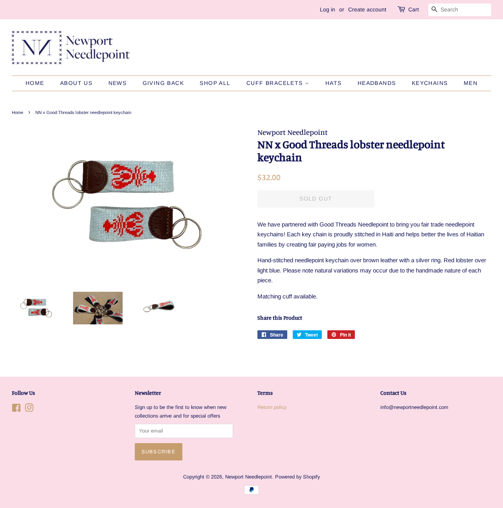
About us (76, 83)
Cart (413, 9)
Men (470, 83)
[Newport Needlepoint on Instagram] (29, 409)
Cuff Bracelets (275, 83)
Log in (327, 9)
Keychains (430, 83)
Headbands (377, 83)
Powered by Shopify (297, 477)
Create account (367, 9)
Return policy (271, 407)
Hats (333, 83)
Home (35, 83)
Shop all (215, 83)
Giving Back (163, 83)
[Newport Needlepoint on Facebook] (16, 409)
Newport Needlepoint (248, 477)
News (117, 83)
